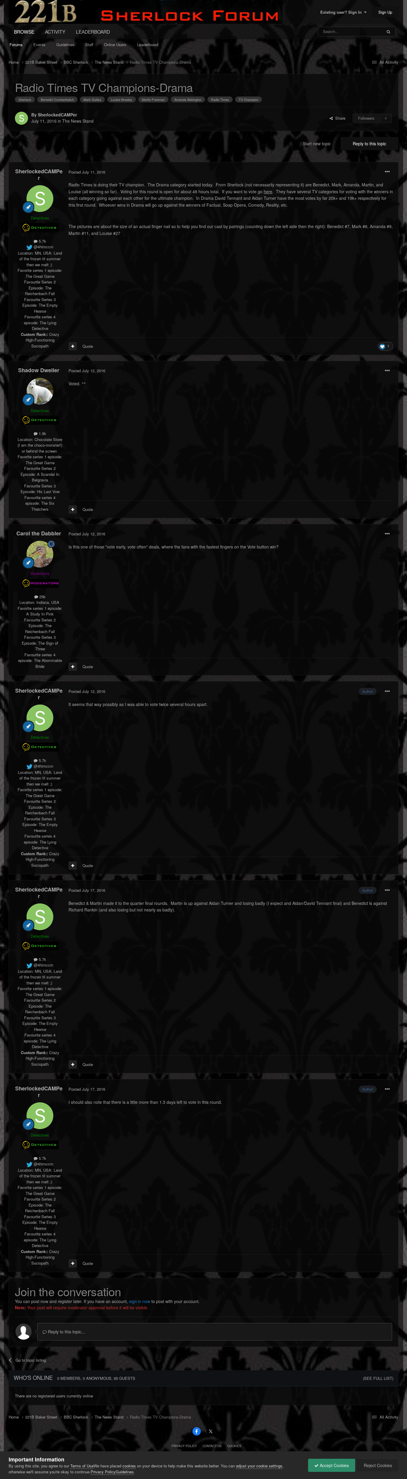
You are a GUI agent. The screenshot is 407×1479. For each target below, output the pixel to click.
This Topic (366, 31)
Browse (24, 31)
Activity (55, 31)
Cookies (234, 1446)
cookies (129, 1466)
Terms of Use (82, 1466)
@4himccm (42, 247)
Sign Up (385, 12)
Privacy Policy (184, 1446)
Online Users (115, 44)
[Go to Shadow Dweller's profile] (40, 391)
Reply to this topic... (66, 1332)
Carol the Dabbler (38, 533)
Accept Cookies (334, 1465)
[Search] (388, 31)
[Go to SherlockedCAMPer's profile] (21, 118)
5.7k (42, 241)
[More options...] (387, 171)
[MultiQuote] (73, 346)
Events (39, 44)
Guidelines (65, 44)
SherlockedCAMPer (57, 115)
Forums (16, 44)
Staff (89, 44)
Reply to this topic (369, 144)
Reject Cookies (377, 1465)
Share (339, 118)
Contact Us (212, 1446)
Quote (88, 346)
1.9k (42, 433)
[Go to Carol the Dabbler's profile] (40, 554)
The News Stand (78, 121)
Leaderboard (147, 44)
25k (42, 596)
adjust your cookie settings (259, 1466)
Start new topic (317, 144)
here (268, 191)
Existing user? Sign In (342, 12)
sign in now (139, 1301)
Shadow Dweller (38, 370)
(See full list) (378, 1378)
